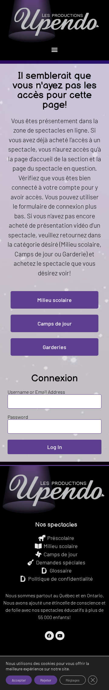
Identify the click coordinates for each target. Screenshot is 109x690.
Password (18, 417)
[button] (55, 49)
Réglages (73, 680)
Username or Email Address (36, 392)
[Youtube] (59, 635)
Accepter (19, 680)
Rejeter (45, 680)
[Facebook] (49, 635)
